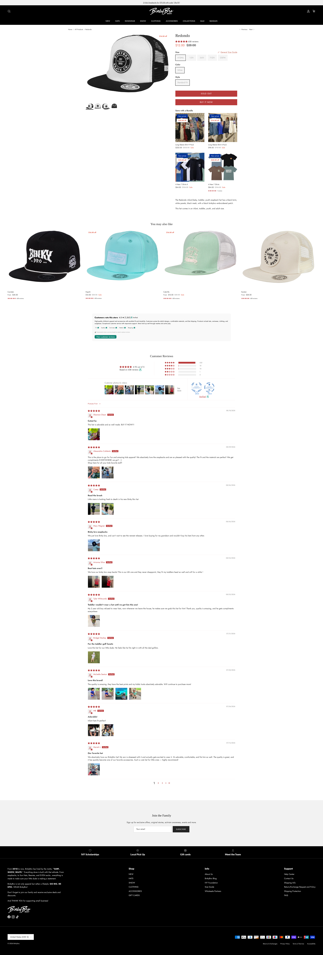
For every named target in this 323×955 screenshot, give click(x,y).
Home (70, 29)
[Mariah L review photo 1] (94, 769)
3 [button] (162, 783)
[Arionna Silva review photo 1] (94, 582)
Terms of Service (298, 944)
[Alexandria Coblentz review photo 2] (108, 472)
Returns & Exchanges (270, 944)
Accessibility (311, 944)
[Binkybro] (161, 11)
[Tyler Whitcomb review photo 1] (94, 621)
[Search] (9, 11)
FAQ (286, 895)
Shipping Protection (292, 891)
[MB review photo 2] (108, 730)
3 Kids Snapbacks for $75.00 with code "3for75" (161, 2)
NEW (108, 21)
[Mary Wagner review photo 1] (94, 545)
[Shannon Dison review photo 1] (94, 434)
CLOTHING (156, 21)
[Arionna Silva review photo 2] (108, 582)
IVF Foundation (211, 882)
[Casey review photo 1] (94, 509)
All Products (79, 29)
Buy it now (206, 102)
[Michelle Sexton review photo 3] (121, 694)
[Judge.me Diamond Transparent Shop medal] (209, 387)
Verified (202, 396)
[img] (94, 410)
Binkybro (16, 943)
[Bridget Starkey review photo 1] (94, 657)
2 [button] (158, 783)
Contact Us (288, 878)
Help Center (289, 874)
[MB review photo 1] (94, 730)
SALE (202, 21)
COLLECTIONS (189, 21)
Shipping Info (290, 882)
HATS (117, 21)
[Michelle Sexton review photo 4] (135, 694)
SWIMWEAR (130, 21)
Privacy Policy (285, 944)
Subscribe (181, 829)
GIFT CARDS (134, 895)
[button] (181, 41)
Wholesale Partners (213, 891)
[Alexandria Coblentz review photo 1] (94, 472)
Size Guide (209, 886)
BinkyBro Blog (211, 878)
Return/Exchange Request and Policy (299, 886)
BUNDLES (213, 21)
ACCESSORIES (172, 21)
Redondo (88, 29)
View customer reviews (105, 337)
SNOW (143, 21)
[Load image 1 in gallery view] (128, 67)
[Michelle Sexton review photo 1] (94, 694)
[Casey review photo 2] (108, 509)
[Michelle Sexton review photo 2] (108, 694)
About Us (209, 874)
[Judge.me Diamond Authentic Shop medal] (197, 387)
